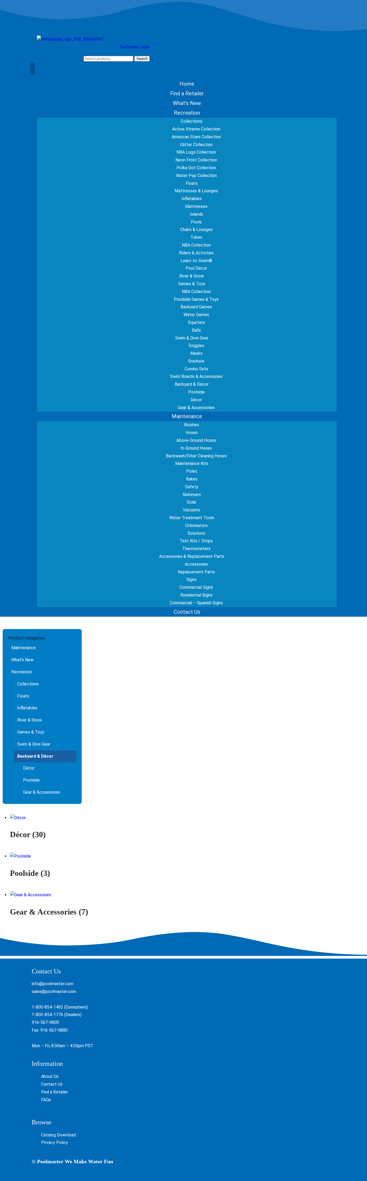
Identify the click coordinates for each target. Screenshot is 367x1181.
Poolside (31, 780)
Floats (23, 696)
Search (141, 59)
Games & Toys (30, 732)
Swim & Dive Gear (33, 744)
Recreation (21, 671)
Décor (29, 768)
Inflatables (27, 707)
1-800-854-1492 (47, 1007)
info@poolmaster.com (52, 983)
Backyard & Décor (35, 756)
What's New (22, 659)
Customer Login (135, 46)
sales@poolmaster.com (54, 991)
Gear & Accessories (41, 792)
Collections (28, 684)
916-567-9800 (45, 1022)
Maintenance (23, 647)
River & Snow (29, 720)
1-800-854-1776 (47, 1014)
